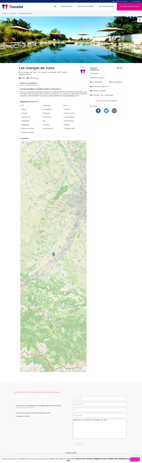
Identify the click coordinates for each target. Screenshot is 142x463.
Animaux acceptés (28, 132)
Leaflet (69, 371)
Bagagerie (25, 125)
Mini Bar (67, 109)
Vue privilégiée (69, 117)
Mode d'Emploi (67, 6)
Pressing (46, 125)
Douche (24, 113)
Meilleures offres (106, 6)
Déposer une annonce (129, 6)
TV (23, 105)
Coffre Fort (46, 105)
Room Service (69, 121)
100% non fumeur (28, 128)
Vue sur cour (26, 117)
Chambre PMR (69, 128)
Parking (67, 125)
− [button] (23, 146)
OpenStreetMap (76, 371)
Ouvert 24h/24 (48, 128)
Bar (44, 121)
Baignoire (46, 113)
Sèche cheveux (69, 113)
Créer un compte (121, 1)
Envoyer (78, 444)
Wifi (65, 105)
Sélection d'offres (86, 6)
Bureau (24, 109)
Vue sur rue (47, 117)
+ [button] (23, 143)
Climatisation (47, 109)
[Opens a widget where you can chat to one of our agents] (134, 459)
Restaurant (25, 121)
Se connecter (136, 1)
